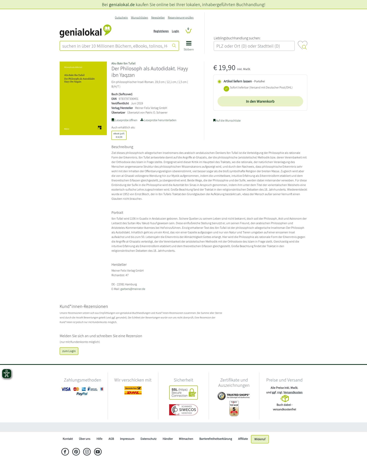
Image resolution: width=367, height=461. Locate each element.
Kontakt (68, 439)
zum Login (69, 351)
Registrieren (161, 31)
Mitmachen (186, 439)
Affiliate (243, 439)
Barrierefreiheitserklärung (215, 439)
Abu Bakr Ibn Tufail (123, 63)
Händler (168, 439)
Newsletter (158, 17)
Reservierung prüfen (181, 17)
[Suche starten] (174, 45)
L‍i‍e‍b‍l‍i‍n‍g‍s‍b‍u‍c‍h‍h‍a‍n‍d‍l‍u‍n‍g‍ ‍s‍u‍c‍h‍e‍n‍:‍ (237, 38)
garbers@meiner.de (132, 289)
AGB (111, 439)
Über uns (84, 439)
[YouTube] (97, 452)
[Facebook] (65, 452)
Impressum (127, 439)
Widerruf (260, 439)
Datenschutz (148, 439)
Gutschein (121, 17)
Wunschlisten (139, 17)
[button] (189, 47)
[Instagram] (86, 452)
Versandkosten (293, 392)
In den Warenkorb (260, 101)
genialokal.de (122, 4)
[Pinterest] (76, 452)
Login (175, 31)
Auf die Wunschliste (228, 120)
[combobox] (115, 45)
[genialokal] (85, 31)
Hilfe (99, 439)
